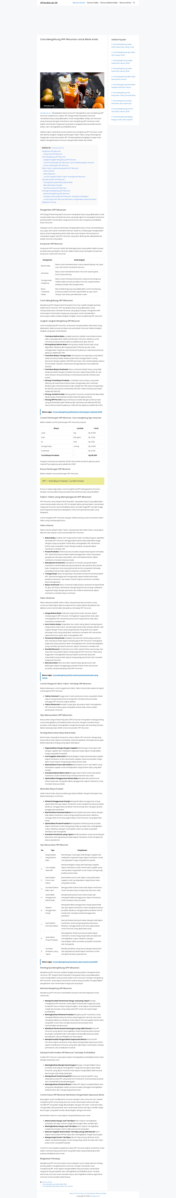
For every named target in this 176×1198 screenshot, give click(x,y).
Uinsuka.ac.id (48, 3)
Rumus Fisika (92, 3)
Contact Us (82, 1193)
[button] (134, 3)
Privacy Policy (101, 1193)
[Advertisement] (61, 20)
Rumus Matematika (109, 3)
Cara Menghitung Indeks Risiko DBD (54, 1184)
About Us (73, 1193)
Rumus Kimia (125, 3)
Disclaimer (91, 1193)
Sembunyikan (58, 148)
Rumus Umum (79, 3)
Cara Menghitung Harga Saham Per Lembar (57, 1186)
